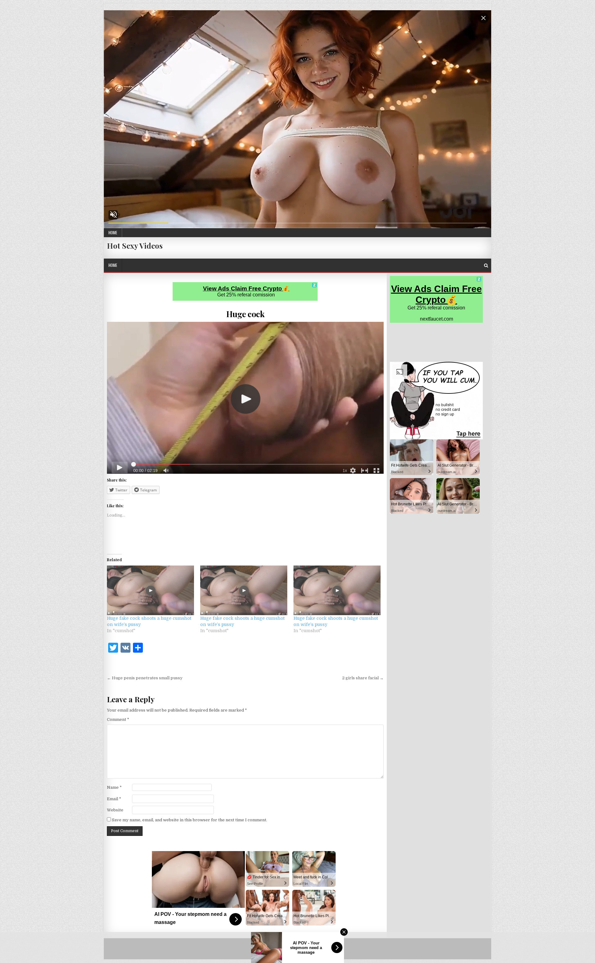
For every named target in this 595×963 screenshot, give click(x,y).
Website (115, 810)
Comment (118, 719)
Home (112, 232)
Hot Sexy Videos (135, 246)
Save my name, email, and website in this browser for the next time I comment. (189, 820)
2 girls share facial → (363, 678)
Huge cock (245, 313)
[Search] (486, 266)
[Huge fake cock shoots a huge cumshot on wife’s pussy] (150, 590)
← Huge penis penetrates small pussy (145, 678)
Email (114, 799)
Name (114, 787)
